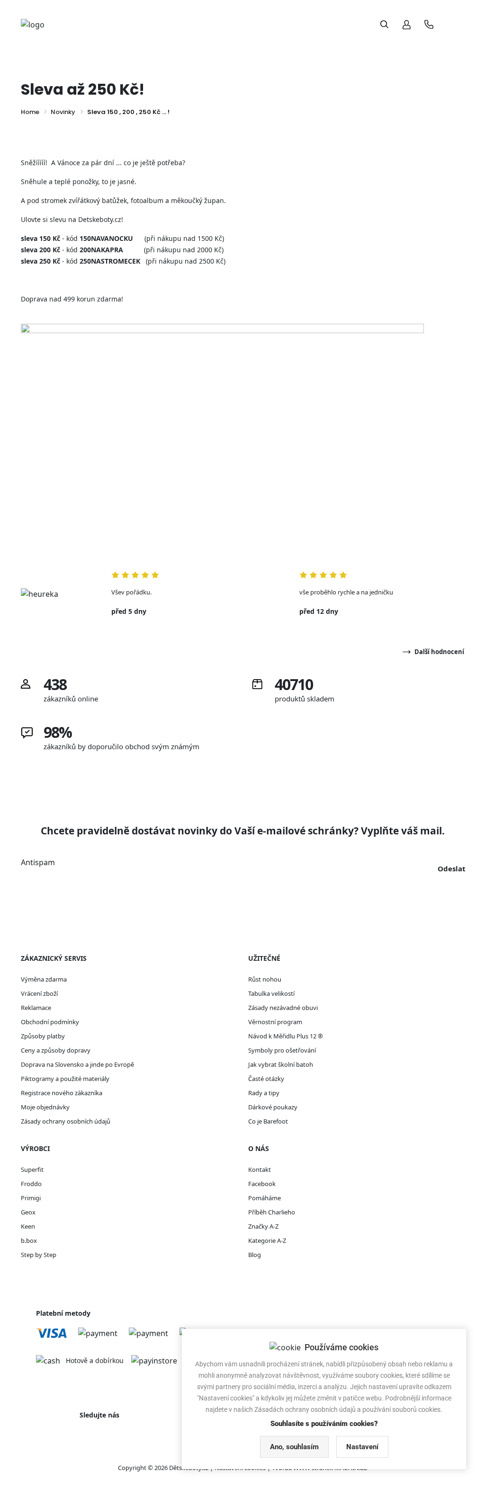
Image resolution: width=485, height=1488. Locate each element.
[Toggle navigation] (455, 24)
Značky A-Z (263, 1226)
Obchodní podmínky (50, 1022)
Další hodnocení (439, 651)
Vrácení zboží (39, 993)
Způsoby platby (43, 1036)
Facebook (262, 1183)
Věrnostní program (275, 1022)
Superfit (32, 1169)
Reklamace (36, 1007)
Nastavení (362, 1447)
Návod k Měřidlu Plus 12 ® (285, 1036)
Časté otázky (266, 1078)
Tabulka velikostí (271, 993)
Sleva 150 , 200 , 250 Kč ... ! (128, 111)
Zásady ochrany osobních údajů (65, 1121)
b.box (29, 1240)
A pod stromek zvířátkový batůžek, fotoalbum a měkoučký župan (122, 200)
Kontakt (259, 1169)
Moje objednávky (45, 1107)
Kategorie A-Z (267, 1240)
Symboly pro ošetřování (282, 1050)
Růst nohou (264, 979)
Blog (254, 1254)
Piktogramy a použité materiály (65, 1078)
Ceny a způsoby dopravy (55, 1050)
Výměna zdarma (44, 979)
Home (30, 111)
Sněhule (34, 181)
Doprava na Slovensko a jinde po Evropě (77, 1064)
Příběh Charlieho (271, 1212)
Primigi (31, 1198)
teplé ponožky (76, 181)
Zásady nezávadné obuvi (283, 1007)
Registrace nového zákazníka (61, 1093)
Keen (28, 1226)
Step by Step (38, 1254)
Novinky (63, 111)
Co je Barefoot (268, 1121)
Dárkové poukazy (272, 1107)
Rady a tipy (263, 1093)
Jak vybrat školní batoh (280, 1064)
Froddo (31, 1183)
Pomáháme (264, 1198)
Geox (28, 1212)
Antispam (38, 862)
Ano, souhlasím (294, 1447)
